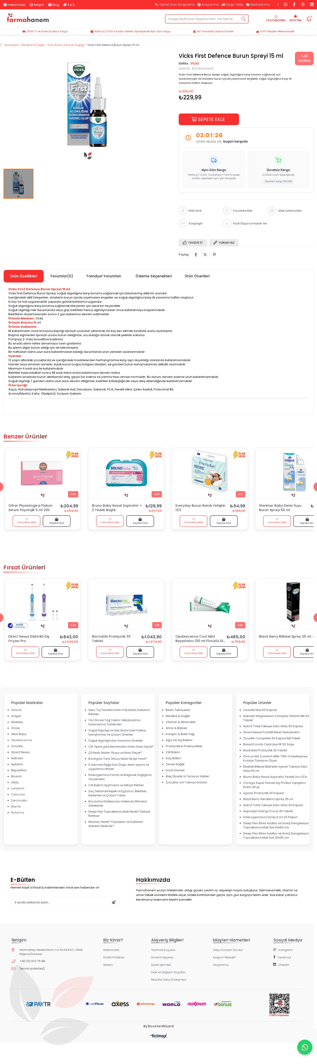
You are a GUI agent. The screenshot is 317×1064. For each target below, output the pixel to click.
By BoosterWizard (158, 1026)
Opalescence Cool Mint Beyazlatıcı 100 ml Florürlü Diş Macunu (200, 639)
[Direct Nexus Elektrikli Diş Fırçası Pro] (43, 604)
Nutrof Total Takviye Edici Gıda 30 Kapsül (273, 726)
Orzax (15, 728)
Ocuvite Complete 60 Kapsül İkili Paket (271, 738)
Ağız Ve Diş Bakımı (179, 740)
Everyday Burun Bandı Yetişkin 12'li (200, 507)
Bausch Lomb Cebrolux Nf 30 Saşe (268, 744)
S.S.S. (71, 4)
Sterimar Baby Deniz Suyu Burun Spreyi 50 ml (280, 507)
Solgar (16, 716)
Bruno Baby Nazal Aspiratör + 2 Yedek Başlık (117, 507)
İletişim (39, 4)
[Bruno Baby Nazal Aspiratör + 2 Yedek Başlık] (126, 473)
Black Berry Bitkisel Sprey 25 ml (285, 636)
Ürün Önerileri (197, 276)
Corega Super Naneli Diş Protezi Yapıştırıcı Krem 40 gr (274, 785)
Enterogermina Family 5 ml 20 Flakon (270, 817)
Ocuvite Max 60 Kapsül (260, 710)
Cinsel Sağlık (175, 764)
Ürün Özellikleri (23, 276)
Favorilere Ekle (26, 522)
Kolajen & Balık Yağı (180, 734)
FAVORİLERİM (275, 20)
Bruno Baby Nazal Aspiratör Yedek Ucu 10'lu (275, 777)
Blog (55, 4)
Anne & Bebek (176, 728)
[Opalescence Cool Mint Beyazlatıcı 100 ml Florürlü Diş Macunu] (210, 604)
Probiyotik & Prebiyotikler (184, 746)
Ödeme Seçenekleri (154, 276)
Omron (16, 710)
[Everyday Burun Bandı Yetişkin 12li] (210, 473)
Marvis (16, 806)
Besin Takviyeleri (178, 710)
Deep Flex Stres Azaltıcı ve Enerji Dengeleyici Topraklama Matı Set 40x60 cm (276, 825)
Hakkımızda (16, 4)
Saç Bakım (173, 758)
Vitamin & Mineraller (181, 722)
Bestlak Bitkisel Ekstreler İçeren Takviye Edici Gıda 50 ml (275, 769)
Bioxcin (16, 776)
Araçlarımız (210, 5)
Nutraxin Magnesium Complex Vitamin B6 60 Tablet (276, 718)
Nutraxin (17, 758)
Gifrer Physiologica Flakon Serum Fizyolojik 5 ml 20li (30, 507)
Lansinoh (17, 788)
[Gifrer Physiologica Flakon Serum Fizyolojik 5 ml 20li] (43, 473)
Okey (15, 782)
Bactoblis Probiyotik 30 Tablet (111, 638)
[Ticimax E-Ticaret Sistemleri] (158, 1036)
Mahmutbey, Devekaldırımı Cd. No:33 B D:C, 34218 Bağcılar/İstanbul (51, 952)
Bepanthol (19, 770)
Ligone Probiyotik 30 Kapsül (263, 793)
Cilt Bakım (173, 752)
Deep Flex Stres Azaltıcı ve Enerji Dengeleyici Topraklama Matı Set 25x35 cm (276, 835)
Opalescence (21, 740)
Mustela (17, 722)
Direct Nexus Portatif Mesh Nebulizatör (271, 732)
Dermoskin (19, 800)
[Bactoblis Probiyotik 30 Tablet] (126, 604)
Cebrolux (18, 794)
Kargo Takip (234, 5)
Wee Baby (18, 734)
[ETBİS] (279, 1008)
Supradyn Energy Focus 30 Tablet (268, 811)
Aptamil (17, 764)
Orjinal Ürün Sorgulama (177, 5)
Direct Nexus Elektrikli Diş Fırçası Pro (28, 638)
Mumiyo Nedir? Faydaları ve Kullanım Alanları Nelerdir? (115, 824)
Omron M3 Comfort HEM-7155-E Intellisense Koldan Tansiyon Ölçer (275, 758)
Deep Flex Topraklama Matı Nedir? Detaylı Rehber (119, 814)
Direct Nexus (20, 752)
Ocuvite (17, 746)
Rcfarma (17, 812)
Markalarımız (259, 5)
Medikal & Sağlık (178, 716)
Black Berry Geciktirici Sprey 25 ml (268, 799)
